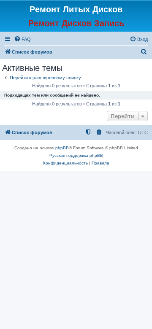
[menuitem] (22, 39)
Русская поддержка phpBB (76, 155)
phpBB (62, 148)
